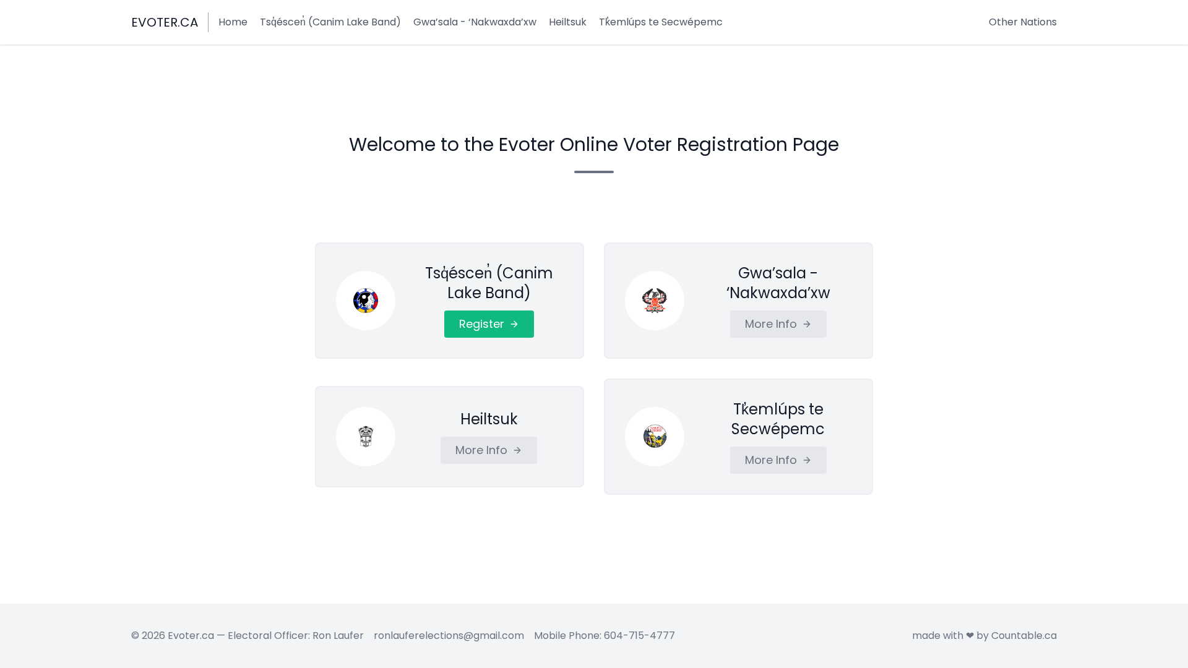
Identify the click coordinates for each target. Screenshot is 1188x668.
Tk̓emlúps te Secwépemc (661, 22)
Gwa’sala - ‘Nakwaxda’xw (474, 22)
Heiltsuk (568, 22)
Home (233, 22)
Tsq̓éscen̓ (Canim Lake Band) (330, 22)
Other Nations (1023, 22)
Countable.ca (1024, 635)
